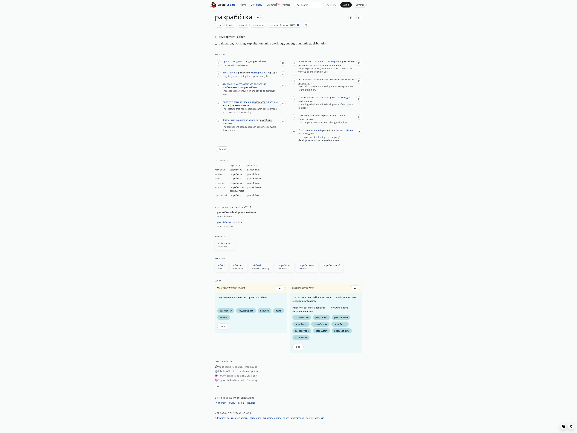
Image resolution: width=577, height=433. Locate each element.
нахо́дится (236, 61)
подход (244, 119)
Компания (304, 115)
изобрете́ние (224, 243)
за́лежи (231, 83)
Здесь (226, 72)
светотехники (306, 118)
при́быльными (231, 87)
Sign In (346, 4)
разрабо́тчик (224, 221)
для (242, 87)
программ (228, 123)
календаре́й (335, 64)
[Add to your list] (359, 17)
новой (341, 115)
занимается (319, 97)
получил (273, 101)
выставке (307, 79)
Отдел (301, 130)
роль (337, 61)
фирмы (339, 130)
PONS (232, 402)
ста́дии (249, 61)
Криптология (305, 97)
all (218, 386)
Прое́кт (226, 61)
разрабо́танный (331, 265)
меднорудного (259, 72)
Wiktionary (221, 402)
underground (297, 417)
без (300, 133)
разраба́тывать (307, 265)
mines (286, 417)
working (310, 417)
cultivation (220, 417)
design (230, 417)
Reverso (251, 402)
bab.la (241, 402)
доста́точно (260, 83)
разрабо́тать (284, 265)
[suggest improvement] (351, 17)
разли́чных (304, 64)
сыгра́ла (312, 61)
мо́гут (239, 83)
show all (222, 149)
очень (321, 61)
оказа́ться (247, 83)
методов (345, 97)
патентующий (314, 130)
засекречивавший (244, 101)
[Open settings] (571, 426)
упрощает (254, 119)
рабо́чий (256, 265)
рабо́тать (237, 265)
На (299, 79)
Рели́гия (302, 61)
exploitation (269, 417)
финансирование (239, 105)
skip (223, 326)
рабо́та (221, 265)
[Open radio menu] (563, 426)
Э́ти (224, 83)
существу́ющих (319, 64)
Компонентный (231, 119)
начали (233, 72)
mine (278, 417)
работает (349, 130)
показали (318, 79)
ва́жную (329, 61)
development (241, 417)
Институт (228, 101)
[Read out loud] (258, 17)
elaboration (255, 417)
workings (319, 417)
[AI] (334, 5)
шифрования (305, 100)
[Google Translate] (328, 5)
